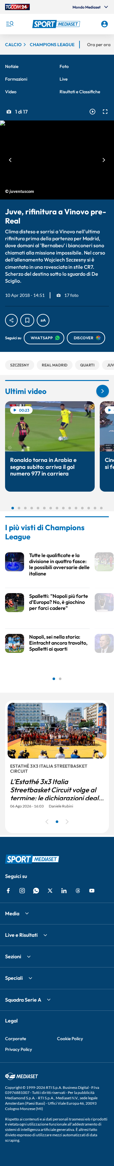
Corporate (15, 1038)
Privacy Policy (18, 1049)
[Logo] (57, 24)
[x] (50, 890)
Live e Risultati (21, 935)
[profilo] (104, 24)
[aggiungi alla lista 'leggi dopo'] (27, 320)
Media (12, 913)
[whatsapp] (36, 890)
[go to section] (102, 391)
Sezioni (13, 956)
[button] (57, 24)
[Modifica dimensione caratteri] (43, 320)
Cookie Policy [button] (70, 1038)
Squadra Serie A (23, 1000)
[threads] (78, 890)
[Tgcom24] (17, 7)
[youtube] (92, 890)
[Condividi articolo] (11, 320)
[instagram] (22, 890)
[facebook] (8, 890)
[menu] (9, 24)
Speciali (14, 978)
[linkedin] (64, 890)
